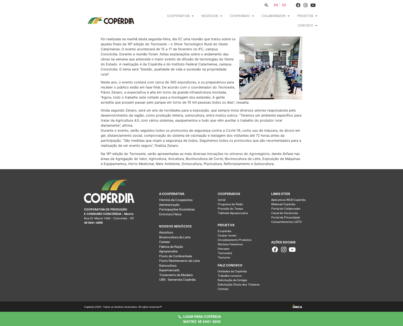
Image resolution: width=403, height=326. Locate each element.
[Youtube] (313, 5)
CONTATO (305, 25)
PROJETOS (305, 15)
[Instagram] (305, 5)
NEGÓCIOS (209, 15)
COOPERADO (240, 15)
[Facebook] (298, 5)
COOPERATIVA (178, 15)
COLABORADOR (273, 15)
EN (276, 5)
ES (284, 5)
